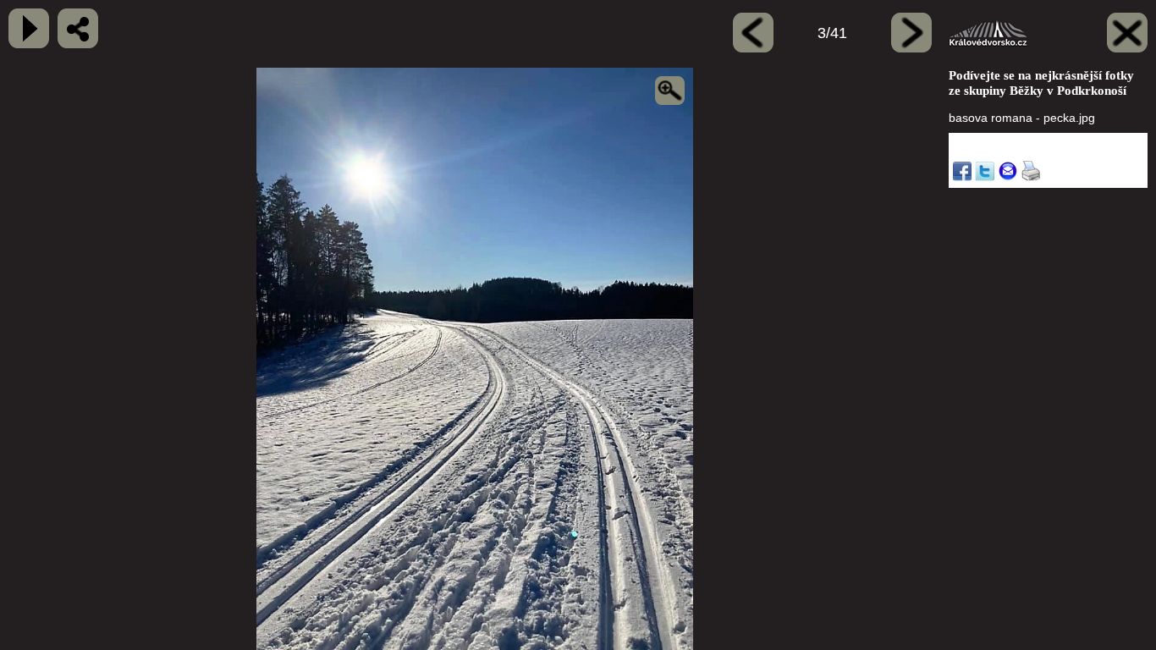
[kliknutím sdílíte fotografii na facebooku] (78, 28)
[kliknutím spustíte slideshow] (28, 28)
